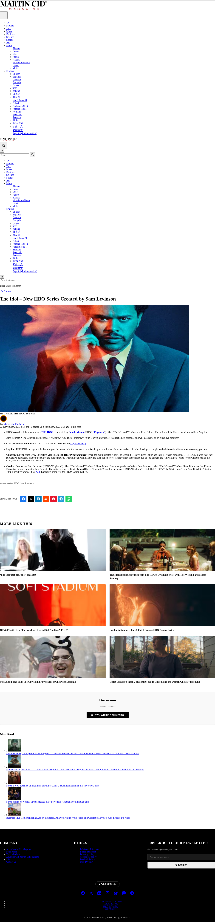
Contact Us (11, 862)
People (16, 56)
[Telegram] (132, 893)
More (9, 45)
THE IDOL (47, 432)
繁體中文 (18, 130)
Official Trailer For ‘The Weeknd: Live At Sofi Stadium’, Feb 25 (34, 630)
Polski (16, 103)
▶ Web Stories (107, 884)
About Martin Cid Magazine (18, 849)
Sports (9, 39)
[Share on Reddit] (46, 499)
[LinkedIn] (99, 893)
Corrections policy (88, 857)
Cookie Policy (110, 905)
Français (17, 82)
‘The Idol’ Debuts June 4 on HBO (18, 574)
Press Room (11, 852)
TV (8, 22)
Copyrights (110, 909)
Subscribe (181, 865)
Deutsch (17, 79)
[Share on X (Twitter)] (31, 499)
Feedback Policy (87, 859)
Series (9, 785)
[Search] (3, 145)
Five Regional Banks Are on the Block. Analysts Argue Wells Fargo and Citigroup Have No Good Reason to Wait (73, 817)
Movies (10, 25)
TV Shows (5, 291)
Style (15, 54)
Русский (17, 114)
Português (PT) (20, 106)
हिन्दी (15, 88)
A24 (37, 472)
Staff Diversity (86, 862)
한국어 (16, 97)
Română (17, 111)
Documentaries (13, 753)
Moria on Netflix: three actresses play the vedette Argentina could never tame (51, 801)
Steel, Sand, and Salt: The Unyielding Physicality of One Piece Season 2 (38, 681)
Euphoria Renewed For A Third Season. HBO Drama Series (142, 630)
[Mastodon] (124, 893)
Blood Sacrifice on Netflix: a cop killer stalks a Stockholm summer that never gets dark (56, 785)
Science (10, 37)
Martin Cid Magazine (14, 424)
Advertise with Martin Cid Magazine (22, 857)
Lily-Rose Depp (78, 443)
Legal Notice (111, 903)
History (16, 59)
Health (16, 65)
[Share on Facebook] (23, 499)
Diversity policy (87, 854)
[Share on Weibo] (53, 499)
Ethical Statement (88, 852)
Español (17, 76)
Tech (8, 28)
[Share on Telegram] (61, 499)
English (10, 71)
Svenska (17, 117)
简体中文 (18, 126)
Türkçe (16, 120)
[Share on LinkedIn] (38, 499)
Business (10, 34)
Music (9, 31)
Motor (16, 68)
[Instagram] (107, 893)
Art (8, 42)
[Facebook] (83, 893)
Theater (16, 48)
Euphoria (99, 432)
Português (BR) (20, 108)
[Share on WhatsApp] (68, 499)
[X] (91, 893)
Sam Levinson (76, 432)
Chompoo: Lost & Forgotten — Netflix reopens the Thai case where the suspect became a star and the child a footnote (80, 753)
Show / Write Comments (107, 715)
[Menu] (4, 15)
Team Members (13, 854)
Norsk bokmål (20, 100)
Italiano (16, 91)
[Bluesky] (116, 893)
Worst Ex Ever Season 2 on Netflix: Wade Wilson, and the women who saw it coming (155, 681)
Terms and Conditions (110, 901)
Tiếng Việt (18, 123)
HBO (16, 483)
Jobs (8, 859)
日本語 (16, 93)
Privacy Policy (110, 907)
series (10, 483)
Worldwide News (21, 62)
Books (16, 51)
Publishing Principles (89, 849)
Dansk (16, 85)
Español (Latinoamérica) (25, 133)
